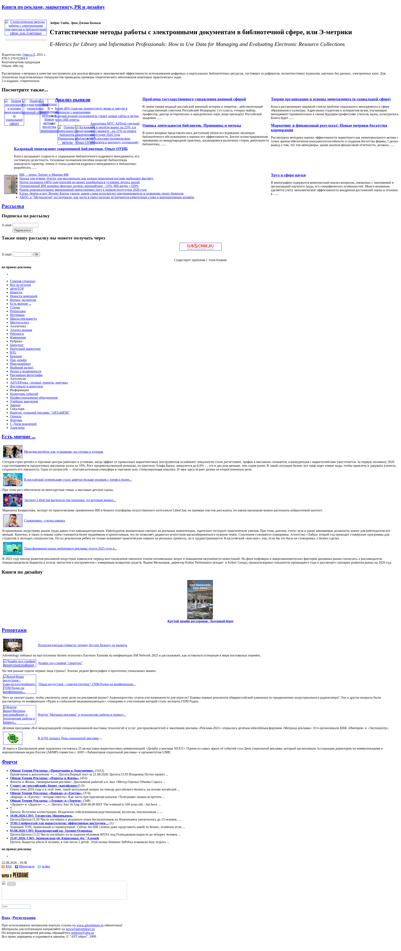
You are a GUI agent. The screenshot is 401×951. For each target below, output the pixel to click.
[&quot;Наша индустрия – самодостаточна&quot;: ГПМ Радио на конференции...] (19, 691)
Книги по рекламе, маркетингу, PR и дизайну (53, 7)
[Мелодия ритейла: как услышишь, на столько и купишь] (12, 458)
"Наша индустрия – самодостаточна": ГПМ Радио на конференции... (87, 684)
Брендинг (17, 345)
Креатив (16, 356)
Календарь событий (24, 394)
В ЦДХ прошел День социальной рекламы (68, 738)
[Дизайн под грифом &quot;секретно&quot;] (19, 665)
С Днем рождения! (23, 424)
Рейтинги (17, 333)
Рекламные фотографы (26, 375)
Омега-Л (29, 54)
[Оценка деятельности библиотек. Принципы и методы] (67, 142)
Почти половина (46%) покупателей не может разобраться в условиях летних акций (79, 182)
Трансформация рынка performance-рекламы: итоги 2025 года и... (70, 548)
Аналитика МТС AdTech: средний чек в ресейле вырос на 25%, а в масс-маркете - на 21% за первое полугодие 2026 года (115, 129)
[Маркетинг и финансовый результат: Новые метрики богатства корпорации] (49, 130)
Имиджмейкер (20, 363)
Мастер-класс (19, 322)
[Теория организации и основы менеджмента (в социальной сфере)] (14, 123)
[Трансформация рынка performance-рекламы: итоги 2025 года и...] (12, 555)
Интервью (17, 315)
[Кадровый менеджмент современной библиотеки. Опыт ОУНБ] (85, 142)
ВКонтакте (26, 866)
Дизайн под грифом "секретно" (60, 663)
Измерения (18, 337)
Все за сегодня (20, 285)
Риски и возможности (25, 371)
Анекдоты (17, 427)
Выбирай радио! (21, 367)
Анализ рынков (72, 99)
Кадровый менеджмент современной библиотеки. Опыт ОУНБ (71, 149)
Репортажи (18, 311)
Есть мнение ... (20, 303)
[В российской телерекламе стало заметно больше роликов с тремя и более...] (12, 486)
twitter (46, 866)
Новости (16, 292)
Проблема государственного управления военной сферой (194, 99)
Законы (15, 405)
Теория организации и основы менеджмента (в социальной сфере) (331, 99)
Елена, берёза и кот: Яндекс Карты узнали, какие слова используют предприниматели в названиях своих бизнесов (101, 193)
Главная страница (22, 281)
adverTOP (17, 288)
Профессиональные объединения (33, 397)
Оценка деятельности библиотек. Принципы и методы (191, 125)
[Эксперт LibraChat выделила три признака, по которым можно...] (12, 506)
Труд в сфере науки (288, 175)
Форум (9, 761)
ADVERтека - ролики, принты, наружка (39, 382)
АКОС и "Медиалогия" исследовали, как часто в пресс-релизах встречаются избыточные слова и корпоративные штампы (106, 197)
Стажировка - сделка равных (44, 520)
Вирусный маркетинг (25, 348)
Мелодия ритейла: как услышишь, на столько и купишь (63, 451)
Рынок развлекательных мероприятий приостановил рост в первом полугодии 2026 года (83, 189)
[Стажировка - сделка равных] (12, 527)
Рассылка (13, 206)
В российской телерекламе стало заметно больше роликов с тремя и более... (78, 479)
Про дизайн (18, 360)
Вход (6, 918)
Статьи (15, 307)
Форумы (16, 420)
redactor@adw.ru (82, 933)
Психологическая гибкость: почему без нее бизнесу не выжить (82, 645)
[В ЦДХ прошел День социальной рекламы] (12, 744)
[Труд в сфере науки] (11, 193)
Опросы (16, 416)
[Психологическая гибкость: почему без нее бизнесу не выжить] (12, 651)
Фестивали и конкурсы (26, 386)
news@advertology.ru (80, 929)
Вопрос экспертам (23, 300)
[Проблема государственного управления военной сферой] (35, 112)
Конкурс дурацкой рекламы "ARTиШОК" (40, 412)
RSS (9, 866)
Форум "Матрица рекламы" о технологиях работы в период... (82, 714)
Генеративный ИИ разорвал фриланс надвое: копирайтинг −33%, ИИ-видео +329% (78, 186)
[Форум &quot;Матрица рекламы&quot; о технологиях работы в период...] (19, 722)
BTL (13, 352)
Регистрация (24, 918)
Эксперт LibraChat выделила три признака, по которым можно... (70, 500)
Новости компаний (23, 296)
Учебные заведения (24, 401)
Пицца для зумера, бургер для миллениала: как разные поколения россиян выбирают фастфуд (86, 178)
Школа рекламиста (23, 318)
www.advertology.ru (90, 925)
